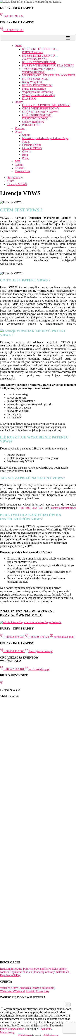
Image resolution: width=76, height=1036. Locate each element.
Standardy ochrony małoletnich (51, 972)
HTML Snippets (25, 1035)
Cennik (19, 164)
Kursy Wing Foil (32, 82)
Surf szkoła (13, 177)
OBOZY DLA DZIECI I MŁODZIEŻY (46, 105)
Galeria (26, 151)
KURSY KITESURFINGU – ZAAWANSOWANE (39, 57)
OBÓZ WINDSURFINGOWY (40, 108)
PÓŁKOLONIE (31, 125)
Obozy (19, 101)
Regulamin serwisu (11, 968)
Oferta (18, 45)
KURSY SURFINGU (35, 78)
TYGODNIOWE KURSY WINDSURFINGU (38, 70)
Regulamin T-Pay (10, 975)
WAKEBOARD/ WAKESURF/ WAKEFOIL (49, 75)
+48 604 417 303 (13, 30)
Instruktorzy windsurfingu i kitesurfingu (45, 138)
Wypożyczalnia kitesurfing (37, 91)
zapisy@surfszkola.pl (63, 507)
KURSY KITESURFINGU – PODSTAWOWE (39, 50)
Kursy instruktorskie (34, 88)
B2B (17, 161)
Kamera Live (22, 171)
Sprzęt (26, 141)
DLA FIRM (29, 98)
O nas (18, 131)
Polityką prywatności (12, 1028)
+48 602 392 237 (13, 15)
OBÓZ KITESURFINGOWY (40, 111)
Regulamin (45, 1028)
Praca (25, 158)
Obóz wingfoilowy (33, 121)
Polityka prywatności (35, 968)
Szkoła (26, 134)
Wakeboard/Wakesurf (12, 991)
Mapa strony (7, 1032)
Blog (25, 154)
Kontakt (19, 168)
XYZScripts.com (51, 1035)
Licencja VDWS (32, 148)
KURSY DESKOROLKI (37, 85)
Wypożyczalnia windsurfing (38, 95)
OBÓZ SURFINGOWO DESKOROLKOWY (36, 117)
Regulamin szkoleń (21, 972)
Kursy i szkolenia (21, 987)
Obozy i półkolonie (43, 987)
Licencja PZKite (31, 144)
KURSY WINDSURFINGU (39, 62)
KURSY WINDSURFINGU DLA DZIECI (48, 65)
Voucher (20, 128)
